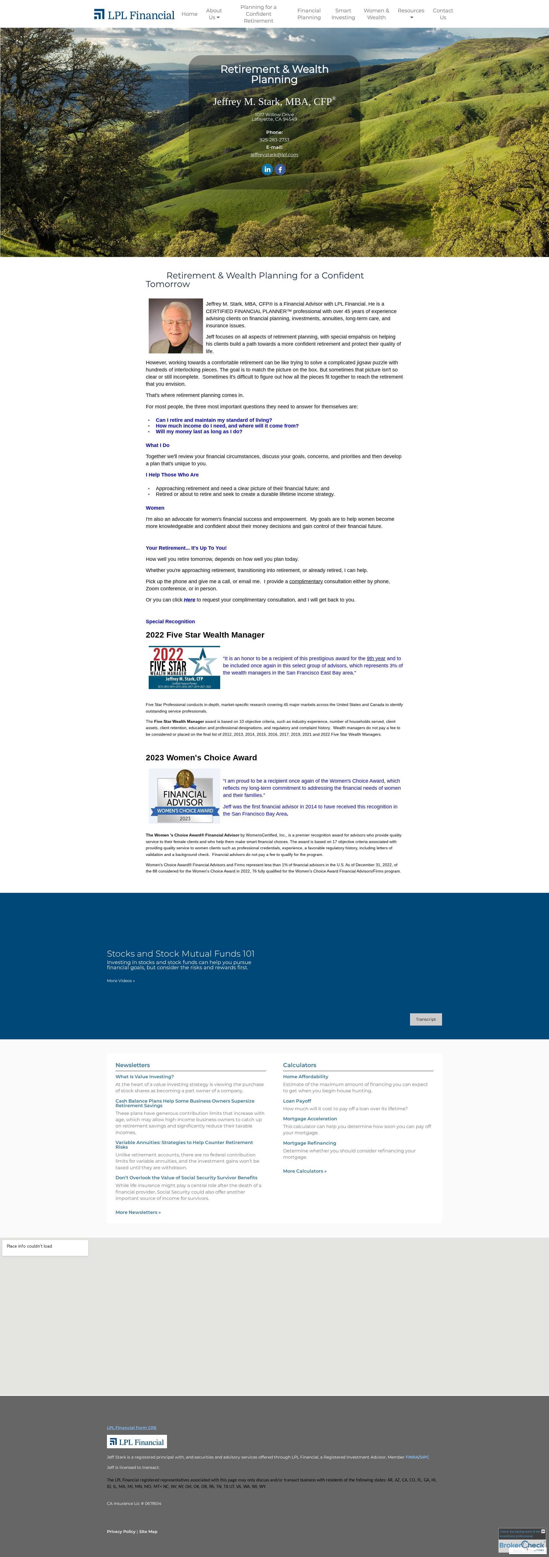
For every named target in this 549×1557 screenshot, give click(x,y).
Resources (411, 10)
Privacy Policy (121, 1531)
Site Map (148, 1531)
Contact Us (443, 14)
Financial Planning (309, 14)
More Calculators (305, 1171)
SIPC (424, 1457)
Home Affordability (305, 1076)
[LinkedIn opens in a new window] (267, 170)
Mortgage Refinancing (309, 1143)
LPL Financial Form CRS (131, 1427)
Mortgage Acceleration (310, 1118)
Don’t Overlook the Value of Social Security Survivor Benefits (186, 1177)
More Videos (121, 981)
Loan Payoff (297, 1101)
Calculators (299, 1065)
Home (190, 14)
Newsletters (133, 1065)
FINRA (412, 1457)
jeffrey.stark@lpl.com (274, 154)
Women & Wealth (376, 14)
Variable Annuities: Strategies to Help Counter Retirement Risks (184, 1145)
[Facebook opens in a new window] (280, 170)
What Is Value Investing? (145, 1076)
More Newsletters (138, 1212)
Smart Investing (343, 14)
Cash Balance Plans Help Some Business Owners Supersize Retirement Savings (185, 1103)
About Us (214, 14)
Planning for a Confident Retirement (258, 14)
